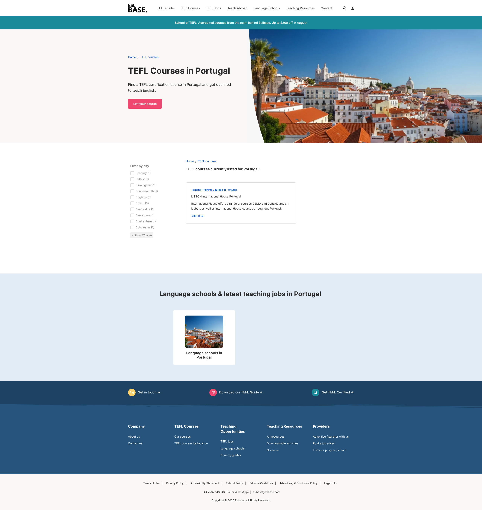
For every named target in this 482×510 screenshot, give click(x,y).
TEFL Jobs (213, 8)
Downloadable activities (282, 443)
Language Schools (267, 8)
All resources (275, 436)
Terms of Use (151, 483)
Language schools (232, 448)
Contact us (135, 443)
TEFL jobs (227, 441)
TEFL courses (149, 57)
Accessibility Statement (204, 483)
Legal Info (330, 483)
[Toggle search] (344, 8)
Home (132, 57)
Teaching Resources (300, 8)
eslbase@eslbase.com (266, 492)
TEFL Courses (190, 8)
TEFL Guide (165, 8)
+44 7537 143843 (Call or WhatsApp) (225, 492)
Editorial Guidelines (261, 483)
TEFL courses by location (191, 443)
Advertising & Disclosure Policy (298, 483)
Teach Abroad (237, 8)
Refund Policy (234, 483)
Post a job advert (324, 443)
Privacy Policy (175, 483)
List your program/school (329, 450)
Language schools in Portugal (204, 355)
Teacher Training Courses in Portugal (214, 189)
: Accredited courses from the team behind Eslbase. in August (241, 23)
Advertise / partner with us (331, 436)
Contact (326, 8)
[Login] (352, 8)
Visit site (197, 215)
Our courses (182, 436)
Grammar (273, 450)
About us (134, 436)
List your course (145, 104)
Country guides (230, 455)
